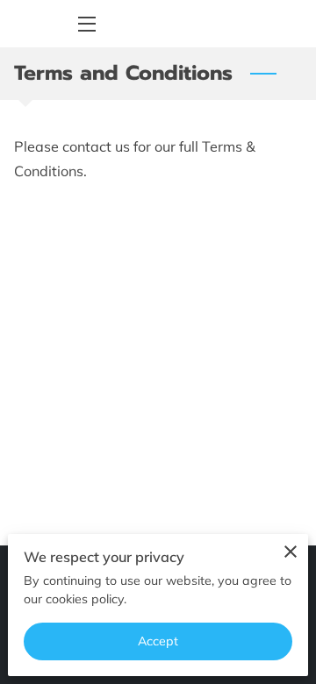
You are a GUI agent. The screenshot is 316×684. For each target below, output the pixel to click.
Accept (158, 641)
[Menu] (85, 24)
